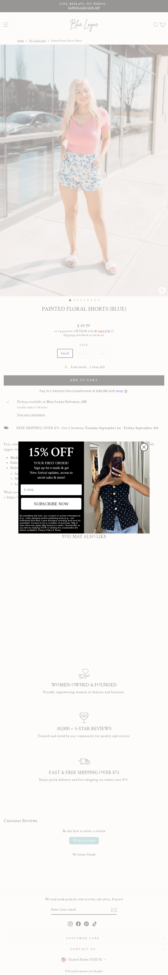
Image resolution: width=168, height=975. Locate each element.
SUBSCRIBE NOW (51, 503)
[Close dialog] (144, 447)
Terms (58, 530)
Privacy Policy (45, 530)
